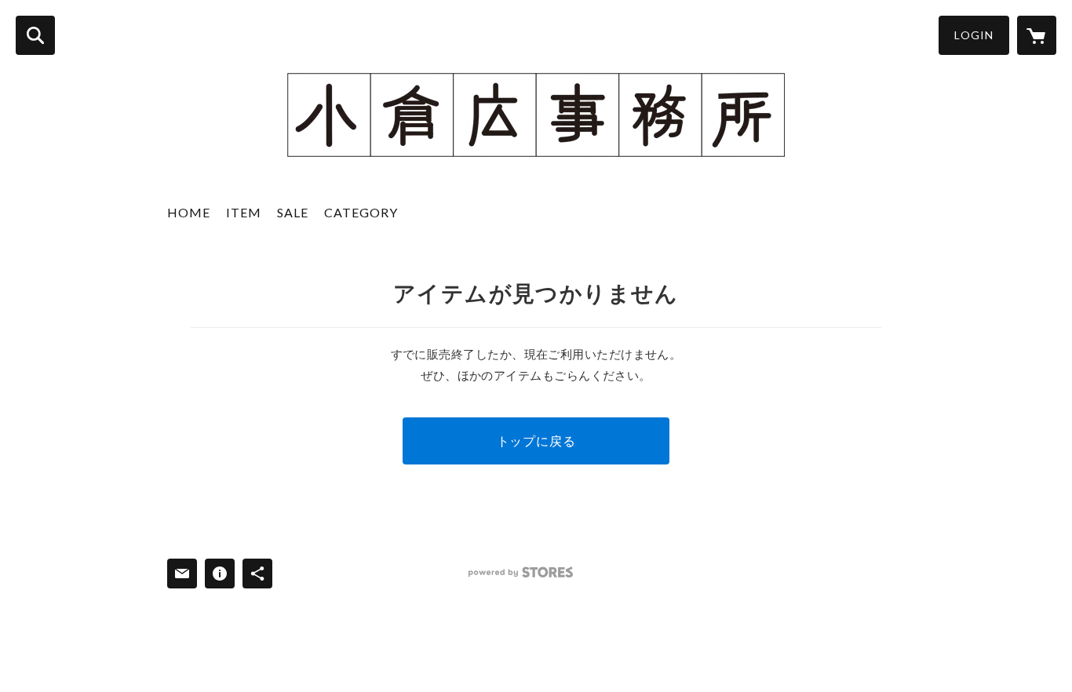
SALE (292, 212)
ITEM (243, 212)
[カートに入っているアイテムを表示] (1036, 35)
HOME (188, 212)
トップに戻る (536, 440)
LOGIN (974, 35)
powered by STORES (520, 572)
